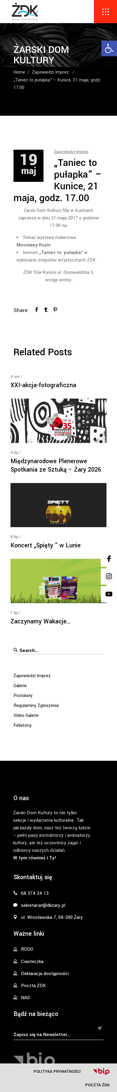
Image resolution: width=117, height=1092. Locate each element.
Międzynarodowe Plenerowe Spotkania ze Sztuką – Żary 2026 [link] (55, 465)
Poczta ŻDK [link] (97, 1085)
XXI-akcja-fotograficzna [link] (43, 385)
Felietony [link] (23, 725)
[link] (109, 48)
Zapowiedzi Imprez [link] (50, 72)
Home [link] (19, 72)
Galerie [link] (20, 686)
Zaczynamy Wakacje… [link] (40, 621)
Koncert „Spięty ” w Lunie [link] (45, 545)
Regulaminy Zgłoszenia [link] (36, 705)
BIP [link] (101, 1071)
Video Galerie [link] (26, 715)
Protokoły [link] (23, 696)
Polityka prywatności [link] (57, 1071)
